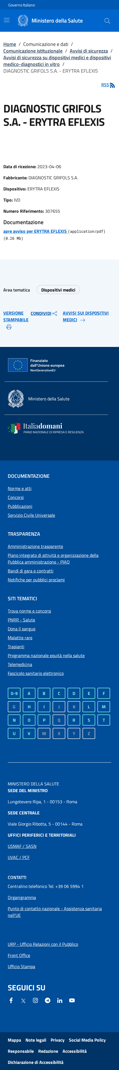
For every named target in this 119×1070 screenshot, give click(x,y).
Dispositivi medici (58, 290)
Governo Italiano (21, 5)
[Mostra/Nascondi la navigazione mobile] (6, 20)
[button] (107, 20)
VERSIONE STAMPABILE (16, 316)
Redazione (48, 1051)
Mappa (14, 1040)
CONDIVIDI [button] (41, 313)
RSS (105, 84)
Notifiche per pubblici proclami (36, 579)
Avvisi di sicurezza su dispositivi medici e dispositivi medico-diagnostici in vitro (57, 61)
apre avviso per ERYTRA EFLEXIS (35, 231)
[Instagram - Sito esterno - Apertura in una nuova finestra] (35, 999)
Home (9, 44)
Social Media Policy (87, 1040)
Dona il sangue (21, 628)
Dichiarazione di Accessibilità (35, 1062)
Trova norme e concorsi (29, 611)
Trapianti (16, 646)
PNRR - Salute (21, 619)
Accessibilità (75, 1051)
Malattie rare (20, 637)
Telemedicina (20, 664)
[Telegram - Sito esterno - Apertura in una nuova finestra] (47, 999)
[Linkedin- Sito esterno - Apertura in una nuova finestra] (59, 999)
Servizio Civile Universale (31, 515)
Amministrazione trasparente (35, 546)
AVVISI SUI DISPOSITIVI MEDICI (86, 316)
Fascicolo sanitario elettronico (36, 673)
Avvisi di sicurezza (89, 51)
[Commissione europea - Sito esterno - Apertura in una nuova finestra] (36, 365)
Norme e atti (20, 488)
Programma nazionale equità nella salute (46, 655)
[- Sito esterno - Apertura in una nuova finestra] (72, 999)
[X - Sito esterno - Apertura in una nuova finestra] (23, 1000)
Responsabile (21, 1051)
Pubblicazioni (20, 506)
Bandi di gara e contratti (30, 570)
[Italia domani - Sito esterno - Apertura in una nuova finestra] (49, 428)
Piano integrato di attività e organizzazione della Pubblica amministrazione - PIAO (53, 558)
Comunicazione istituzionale (33, 51)
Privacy (57, 1040)
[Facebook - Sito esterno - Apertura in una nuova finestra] (11, 999)
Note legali (35, 1040)
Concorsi (16, 497)
